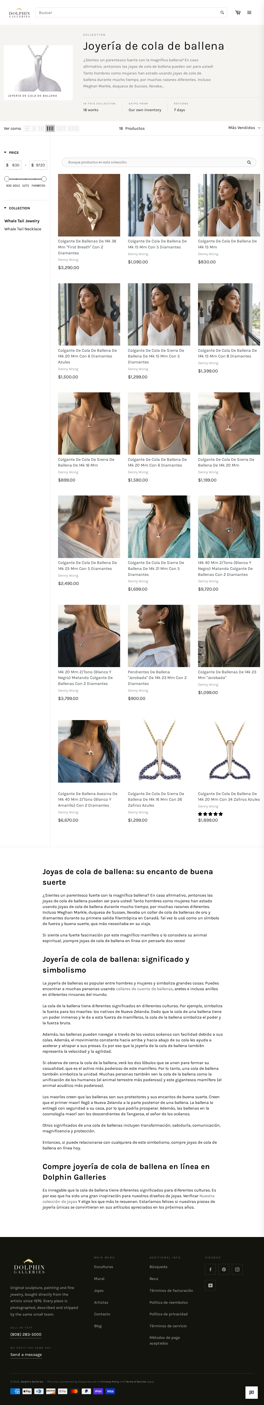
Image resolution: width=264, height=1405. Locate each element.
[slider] (7, 178)
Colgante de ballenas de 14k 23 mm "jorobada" (227, 674)
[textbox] (15, 165)
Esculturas (103, 1266)
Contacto (102, 1314)
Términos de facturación (171, 1290)
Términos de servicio (168, 1326)
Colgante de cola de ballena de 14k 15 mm (227, 244)
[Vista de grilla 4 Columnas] (50, 128)
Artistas (101, 1302)
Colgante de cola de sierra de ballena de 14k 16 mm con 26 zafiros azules (156, 799)
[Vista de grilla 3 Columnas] (41, 128)
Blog (98, 1326)
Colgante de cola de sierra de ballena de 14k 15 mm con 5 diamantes (156, 356)
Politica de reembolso (169, 1302)
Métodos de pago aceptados (165, 1340)
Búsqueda (158, 1266)
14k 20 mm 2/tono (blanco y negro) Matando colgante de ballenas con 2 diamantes (85, 677)
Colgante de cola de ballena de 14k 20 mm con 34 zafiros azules (229, 796)
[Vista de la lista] (27, 128)
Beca (154, 1278)
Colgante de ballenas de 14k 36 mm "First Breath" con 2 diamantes (87, 247)
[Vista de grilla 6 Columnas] (73, 128)
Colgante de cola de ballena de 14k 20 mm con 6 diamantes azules (87, 356)
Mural (99, 1278)
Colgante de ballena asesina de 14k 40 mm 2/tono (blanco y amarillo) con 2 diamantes (87, 799)
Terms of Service (136, 1381)
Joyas (99, 1290)
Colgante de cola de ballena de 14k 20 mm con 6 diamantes (157, 462)
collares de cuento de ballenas (144, 988)
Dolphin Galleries (32, 1381)
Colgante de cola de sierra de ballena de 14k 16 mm (86, 462)
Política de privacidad (169, 1314)
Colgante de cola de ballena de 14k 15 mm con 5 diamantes (157, 244)
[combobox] (131, 12)
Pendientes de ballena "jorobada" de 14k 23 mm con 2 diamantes (157, 677)
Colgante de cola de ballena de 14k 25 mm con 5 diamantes (87, 565)
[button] (211, 814)
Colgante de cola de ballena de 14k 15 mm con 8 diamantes (227, 353)
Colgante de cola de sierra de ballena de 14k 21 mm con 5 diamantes (156, 568)
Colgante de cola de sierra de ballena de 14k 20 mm (226, 462)
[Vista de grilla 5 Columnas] (61, 128)
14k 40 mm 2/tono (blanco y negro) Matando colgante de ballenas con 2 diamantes (225, 568)
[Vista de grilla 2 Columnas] (34, 128)
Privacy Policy (110, 1381)
